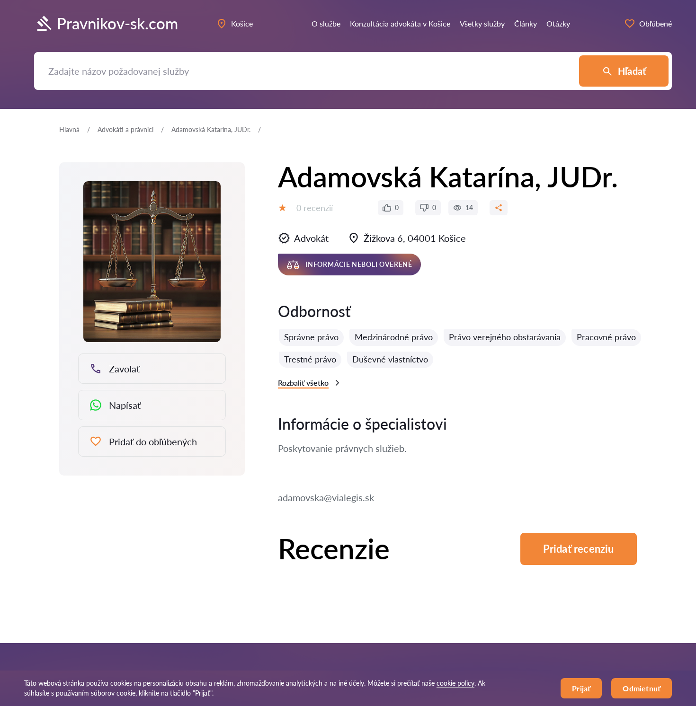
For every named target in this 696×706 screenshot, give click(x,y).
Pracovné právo (606, 337)
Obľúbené (655, 23)
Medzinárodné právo (394, 337)
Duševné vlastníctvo (390, 359)
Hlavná (69, 129)
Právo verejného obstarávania (505, 337)
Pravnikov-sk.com (117, 23)
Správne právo (311, 337)
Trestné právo (310, 359)
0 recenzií (314, 208)
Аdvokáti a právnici (125, 129)
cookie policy (455, 683)
